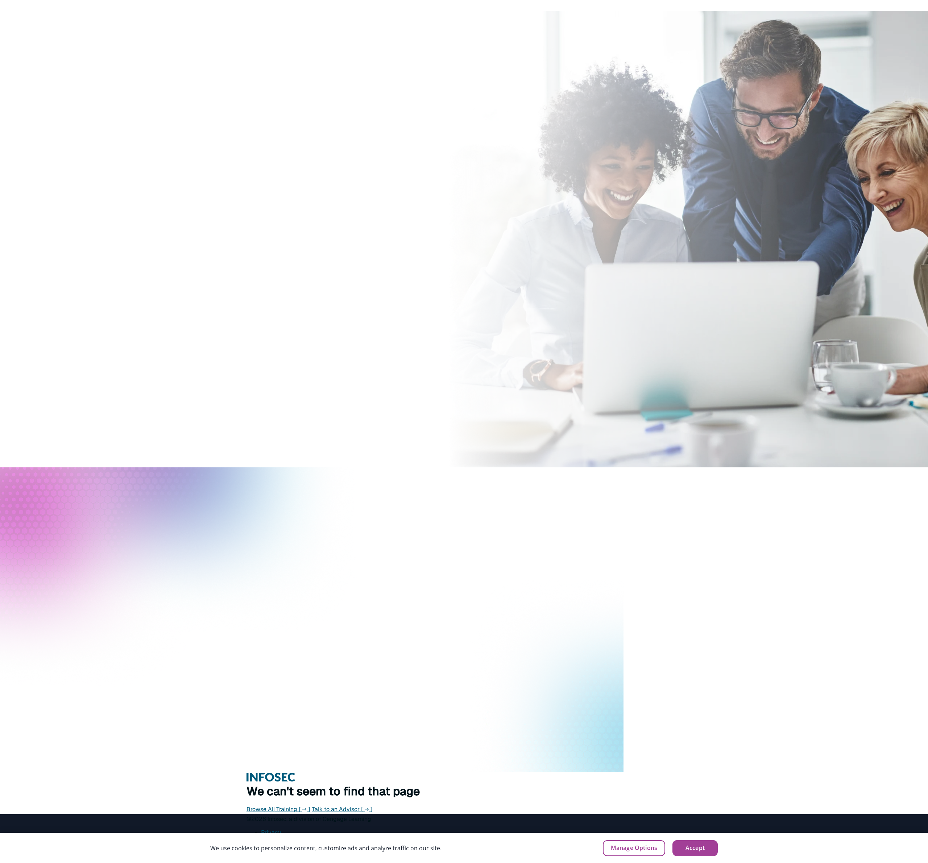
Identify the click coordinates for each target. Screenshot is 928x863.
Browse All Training (278, 809)
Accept (695, 848)
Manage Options (634, 848)
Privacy (271, 832)
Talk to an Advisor (342, 809)
